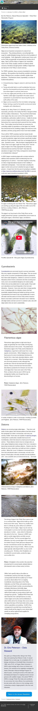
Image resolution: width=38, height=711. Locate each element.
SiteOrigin (32, 704)
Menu (5, 8)
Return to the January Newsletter (19, 694)
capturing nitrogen (31, 435)
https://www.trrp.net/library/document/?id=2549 (16, 171)
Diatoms (3, 429)
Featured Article (11, 699)
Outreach (17, 699)
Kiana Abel (22, 12)
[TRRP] (19, 2)
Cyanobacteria (5, 271)
